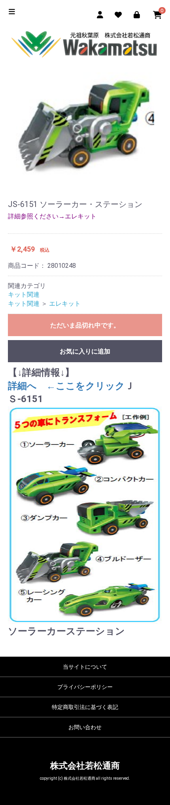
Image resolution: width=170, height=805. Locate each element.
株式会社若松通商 (85, 766)
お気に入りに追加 (85, 351)
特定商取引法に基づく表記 (85, 707)
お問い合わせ (85, 727)
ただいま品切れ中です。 (85, 325)
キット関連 (24, 294)
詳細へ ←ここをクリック (66, 385)
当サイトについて (85, 667)
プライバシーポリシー (85, 687)
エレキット (65, 303)
